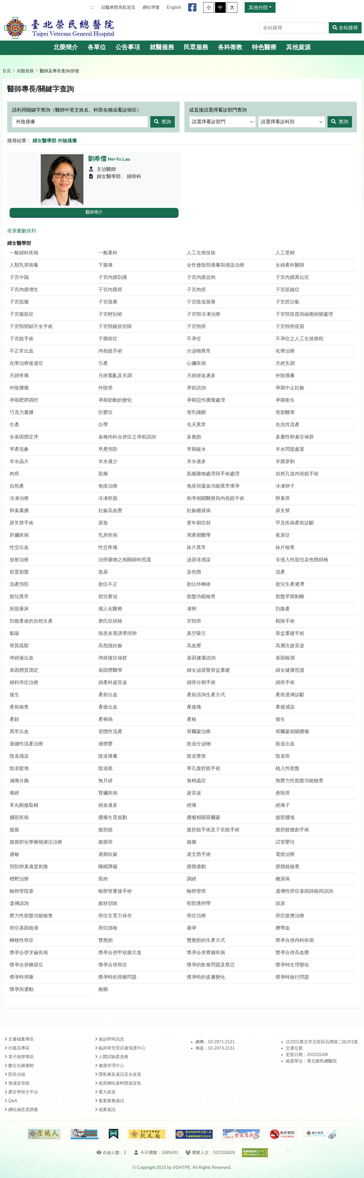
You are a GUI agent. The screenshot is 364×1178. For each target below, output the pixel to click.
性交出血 (19, 547)
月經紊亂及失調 (115, 375)
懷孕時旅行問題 (292, 977)
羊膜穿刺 (285, 461)
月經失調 (285, 363)
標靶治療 (19, 878)
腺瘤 (191, 842)
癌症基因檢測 (24, 928)
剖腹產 (283, 608)
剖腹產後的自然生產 (31, 621)
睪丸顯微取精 (24, 805)
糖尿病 (283, 878)
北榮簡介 (66, 47)
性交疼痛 (108, 547)
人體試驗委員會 (113, 1056)
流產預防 (19, 584)
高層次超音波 (290, 645)
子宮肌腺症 (288, 289)
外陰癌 (105, 387)
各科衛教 (230, 47)
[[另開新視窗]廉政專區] (320, 1134)
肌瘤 (103, 473)
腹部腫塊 (285, 817)
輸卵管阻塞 (22, 891)
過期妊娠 (108, 854)
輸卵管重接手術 (115, 891)
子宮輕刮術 (110, 314)
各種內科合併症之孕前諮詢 (127, 437)
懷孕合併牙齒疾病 (29, 952)
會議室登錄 (19, 1083)
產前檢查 (19, 707)
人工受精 (285, 252)
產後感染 (285, 707)
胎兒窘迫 (108, 596)
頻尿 (280, 903)
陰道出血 (285, 743)
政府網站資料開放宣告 (120, 1083)
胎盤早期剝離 (290, 596)
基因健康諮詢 (201, 658)
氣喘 (14, 633)
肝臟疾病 (19, 535)
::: (92, 7)
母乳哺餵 (196, 412)
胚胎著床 (19, 608)
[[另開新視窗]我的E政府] (113, 1134)
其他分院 (258, 7)
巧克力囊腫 (22, 412)
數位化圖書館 (21, 1065)
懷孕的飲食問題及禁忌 (211, 964)
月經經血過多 (201, 375)
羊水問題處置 (290, 449)
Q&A (12, 1100)
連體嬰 (105, 743)
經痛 (191, 805)
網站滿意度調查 (23, 1109)
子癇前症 (108, 338)
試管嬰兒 (285, 842)
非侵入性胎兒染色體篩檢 (302, 559)
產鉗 (14, 719)
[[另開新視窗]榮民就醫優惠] (84, 1134)
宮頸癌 (194, 621)
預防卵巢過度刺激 (29, 866)
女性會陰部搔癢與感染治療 (215, 265)
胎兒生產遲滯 (290, 584)
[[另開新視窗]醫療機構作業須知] (194, 1134)
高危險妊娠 (110, 645)
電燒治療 (285, 854)
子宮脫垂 (108, 302)
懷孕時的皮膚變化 (206, 977)
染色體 (194, 572)
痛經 (14, 793)
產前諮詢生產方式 (206, 694)
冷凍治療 (19, 498)
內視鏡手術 (110, 351)
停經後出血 (22, 658)
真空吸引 (196, 633)
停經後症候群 (112, 658)
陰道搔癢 (108, 756)
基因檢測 (285, 658)
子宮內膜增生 (24, 289)
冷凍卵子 (285, 486)
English (174, 7)
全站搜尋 (348, 27)
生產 (14, 424)
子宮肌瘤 (19, 302)
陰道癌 (283, 756)
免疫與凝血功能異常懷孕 (213, 486)
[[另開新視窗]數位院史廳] (147, 1134)
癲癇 (103, 989)
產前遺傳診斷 (290, 694)
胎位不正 (108, 584)
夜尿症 (283, 535)
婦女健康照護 (290, 670)
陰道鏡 (105, 768)
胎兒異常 (19, 596)
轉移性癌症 (22, 940)
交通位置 (294, 1048)
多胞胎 (194, 437)
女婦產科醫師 (290, 265)
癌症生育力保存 (115, 915)
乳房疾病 (108, 535)
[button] (355, 1169)
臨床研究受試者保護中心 (122, 1048)
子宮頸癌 (196, 326)
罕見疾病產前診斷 (295, 522)
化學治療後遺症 (26, 363)
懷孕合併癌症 (112, 964)
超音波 (194, 793)
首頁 (6, 70)
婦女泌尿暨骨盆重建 (208, 670)
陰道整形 (196, 756)
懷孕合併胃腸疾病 (206, 952)
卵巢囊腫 (19, 510)
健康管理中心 (111, 1065)
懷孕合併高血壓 (292, 952)
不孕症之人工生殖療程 (299, 338)
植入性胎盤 (288, 768)
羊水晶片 (19, 461)
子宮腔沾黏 (288, 302)
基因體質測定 (24, 670)
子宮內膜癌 (110, 289)
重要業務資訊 (111, 1100)
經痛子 (283, 805)
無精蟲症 (196, 780)
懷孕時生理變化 (292, 964)
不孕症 (194, 338)
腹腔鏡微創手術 (292, 829)
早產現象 (19, 449)
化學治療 (285, 351)
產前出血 (108, 694)
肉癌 (14, 473)
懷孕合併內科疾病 (295, 940)
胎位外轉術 (199, 584)
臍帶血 (283, 928)
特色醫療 (264, 47)
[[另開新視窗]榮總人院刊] (44, 1134)
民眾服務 (196, 47)
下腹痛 (105, 265)
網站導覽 (151, 7)
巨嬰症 (105, 412)
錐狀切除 (108, 903)
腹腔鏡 (105, 829)
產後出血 (108, 707)
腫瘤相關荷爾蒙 (203, 817)
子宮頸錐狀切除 (115, 326)
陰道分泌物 (199, 743)
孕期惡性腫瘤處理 (206, 400)
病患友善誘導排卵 (117, 633)
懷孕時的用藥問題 (117, 977)
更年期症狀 (199, 522)
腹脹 (14, 829)
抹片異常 (196, 547)
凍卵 (191, 608)
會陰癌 (283, 793)
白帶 (103, 424)
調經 (191, 878)
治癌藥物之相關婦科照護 (124, 559)
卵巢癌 (283, 498)
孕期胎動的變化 (115, 400)
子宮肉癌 (196, 289)
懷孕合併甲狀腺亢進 (119, 952)
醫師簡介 (94, 212)
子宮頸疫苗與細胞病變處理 (304, 314)
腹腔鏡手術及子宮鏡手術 (213, 829)
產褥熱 (105, 719)
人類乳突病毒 (24, 265)
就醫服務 (162, 47)
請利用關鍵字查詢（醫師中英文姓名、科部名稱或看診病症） (76, 110)
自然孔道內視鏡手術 (297, 473)
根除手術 (285, 621)
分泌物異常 (199, 351)
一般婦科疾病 (24, 252)
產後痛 (194, 707)
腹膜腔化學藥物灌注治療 (36, 842)
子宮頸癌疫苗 (290, 326)
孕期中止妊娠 (290, 387)
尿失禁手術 (22, 522)
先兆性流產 (288, 424)
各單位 (97, 47)
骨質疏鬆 (19, 645)
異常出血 (19, 731)
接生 (14, 694)
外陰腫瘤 (19, 387)
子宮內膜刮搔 (112, 277)
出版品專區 (19, 1048)
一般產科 (108, 252)
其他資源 (298, 47)
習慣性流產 (110, 731)
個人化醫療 (110, 608)
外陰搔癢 (285, 375)
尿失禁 (283, 510)
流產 (280, 572)
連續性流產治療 (26, 743)
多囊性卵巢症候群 (295, 437)
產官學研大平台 (23, 1092)
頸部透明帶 (199, 903)
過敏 (14, 854)
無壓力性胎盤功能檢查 (299, 780)
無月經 (105, 780)
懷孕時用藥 (22, 977)
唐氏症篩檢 (110, 621)
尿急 (103, 522)
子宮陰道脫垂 (201, 302)
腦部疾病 (19, 817)
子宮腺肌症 (22, 314)
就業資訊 (107, 1109)
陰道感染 (19, 756)
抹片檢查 (285, 547)
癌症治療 (196, 915)
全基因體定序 (24, 437)
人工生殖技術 (201, 252)
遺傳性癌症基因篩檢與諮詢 (304, 891)
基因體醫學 (110, 670)
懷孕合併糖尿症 (26, 964)
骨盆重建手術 (290, 633)
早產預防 (108, 449)
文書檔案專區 (21, 1039)
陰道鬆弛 (19, 768)
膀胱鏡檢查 (288, 866)
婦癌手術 (285, 682)
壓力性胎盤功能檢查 (31, 915)
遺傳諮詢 (19, 903)
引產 (103, 363)
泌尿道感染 (199, 559)
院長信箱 (16, 1074)
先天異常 (196, 424)
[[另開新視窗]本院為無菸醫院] (282, 1134)
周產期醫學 (199, 535)
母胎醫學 (285, 412)
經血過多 (108, 805)
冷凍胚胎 (108, 498)
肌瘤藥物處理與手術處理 (213, 473)
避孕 (191, 928)
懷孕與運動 (22, 989)
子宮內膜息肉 (201, 277)
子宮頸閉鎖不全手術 (31, 326)
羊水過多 (196, 461)
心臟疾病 (196, 363)
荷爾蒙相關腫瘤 (292, 731)
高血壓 (194, 645)
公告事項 (128, 47)
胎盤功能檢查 (201, 596)
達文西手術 (199, 854)
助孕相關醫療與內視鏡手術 (215, 498)
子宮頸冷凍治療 (203, 314)
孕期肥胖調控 (24, 400)
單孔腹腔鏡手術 (203, 768)
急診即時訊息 (111, 1039)
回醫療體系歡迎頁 (118, 7)
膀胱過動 (196, 866)
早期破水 (196, 449)
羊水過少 (108, 461)
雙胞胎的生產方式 (206, 940)
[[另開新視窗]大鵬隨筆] (241, 1134)
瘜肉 (103, 878)
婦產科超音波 (112, 682)
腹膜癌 (105, 842)
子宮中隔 (19, 277)
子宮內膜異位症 (292, 277)
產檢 (191, 719)
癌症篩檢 (108, 928)
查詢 (165, 121)
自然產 (17, 486)
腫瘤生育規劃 (112, 817)
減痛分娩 (19, 780)
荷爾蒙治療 (199, 731)
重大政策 (107, 1092)
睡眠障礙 (108, 866)
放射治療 (19, 559)
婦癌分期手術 (201, 682)
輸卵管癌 (196, 891)
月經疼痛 (19, 375)
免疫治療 (108, 486)
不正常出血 (22, 351)
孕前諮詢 (196, 387)
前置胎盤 (19, 572)
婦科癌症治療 (24, 682)
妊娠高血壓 (110, 510)
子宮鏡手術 (22, 338)
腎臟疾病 (108, 793)
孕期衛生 (285, 400)
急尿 (103, 572)
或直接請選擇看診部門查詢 (218, 110)
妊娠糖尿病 (199, 510)
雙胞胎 (105, 940)
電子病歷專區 (21, 1056)
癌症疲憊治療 (290, 915)
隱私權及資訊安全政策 (120, 1074)
